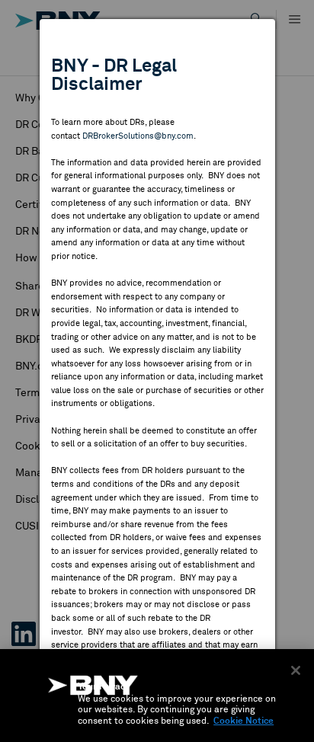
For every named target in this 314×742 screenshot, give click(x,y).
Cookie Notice (243, 721)
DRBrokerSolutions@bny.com (138, 136)
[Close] (295, 670)
